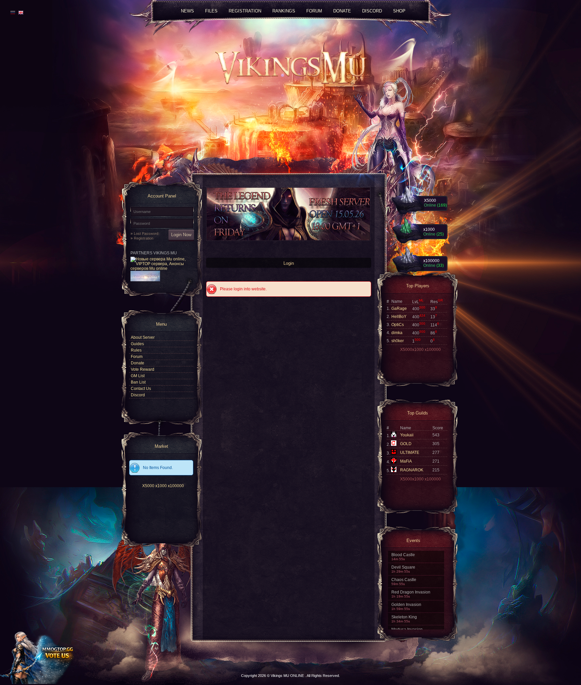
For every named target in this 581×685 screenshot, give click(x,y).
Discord (372, 10)
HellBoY (398, 316)
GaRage (399, 308)
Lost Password (146, 233)
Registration (143, 238)
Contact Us (141, 388)
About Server (143, 337)
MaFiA (406, 461)
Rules (136, 350)
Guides (137, 343)
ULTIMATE (409, 452)
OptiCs (397, 324)
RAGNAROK (411, 470)
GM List (138, 375)
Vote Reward (142, 369)
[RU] (12, 12)
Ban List (138, 382)
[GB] (20, 12)
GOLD (406, 443)
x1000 (161, 485)
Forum (137, 356)
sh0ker (397, 340)
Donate (137, 363)
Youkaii (407, 435)
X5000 (148, 485)
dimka (396, 332)
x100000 (176, 485)
